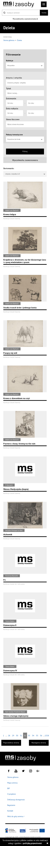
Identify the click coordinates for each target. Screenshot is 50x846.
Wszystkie (11, 65)
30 (17, 735)
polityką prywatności (32, 843)
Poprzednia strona (11, 743)
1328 (47, 735)
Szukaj (44, 13)
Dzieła (19, 40)
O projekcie (11, 794)
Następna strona (39, 743)
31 (21, 735)
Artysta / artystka (14, 78)
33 (29, 735)
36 (41, 735)
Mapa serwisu (12, 783)
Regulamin (11, 805)
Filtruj (25, 151)
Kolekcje (9, 60)
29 (13, 735)
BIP (8, 788)
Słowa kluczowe (12, 119)
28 (9, 735)
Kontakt (10, 811)
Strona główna (9, 40)
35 (37, 735)
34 (33, 735)
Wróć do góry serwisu (16, 816)
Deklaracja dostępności (16, 800)
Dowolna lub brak (13, 139)
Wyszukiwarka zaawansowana (25, 19)
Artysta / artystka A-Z (12, 174)
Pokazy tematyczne (14, 134)
